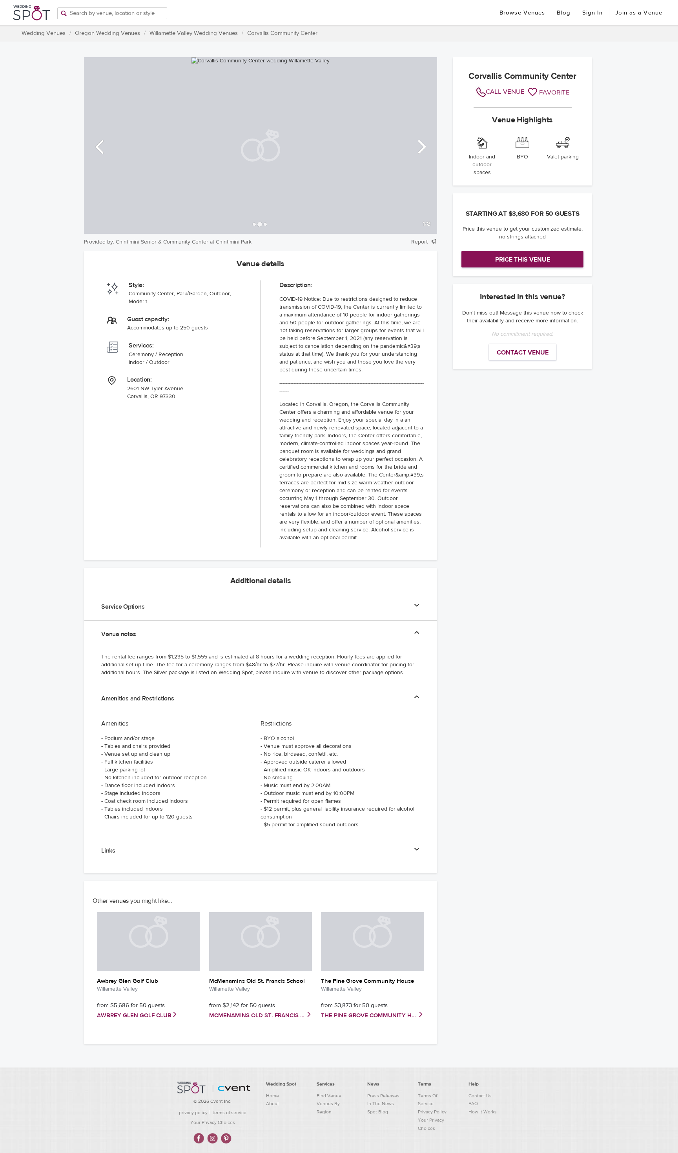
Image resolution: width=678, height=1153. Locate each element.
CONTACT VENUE (523, 352)
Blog (563, 12)
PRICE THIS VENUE (522, 260)
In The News (380, 1103)
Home (272, 1096)
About (272, 1103)
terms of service (229, 1112)
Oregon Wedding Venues (107, 33)
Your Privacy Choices (212, 1122)
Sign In (592, 12)
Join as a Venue (639, 12)
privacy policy (193, 1112)
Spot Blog (377, 1112)
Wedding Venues (44, 33)
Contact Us (480, 1096)
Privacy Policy (432, 1112)
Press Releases (383, 1096)
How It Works (482, 1112)
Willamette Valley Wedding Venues (193, 33)
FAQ (473, 1103)
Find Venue (329, 1096)
